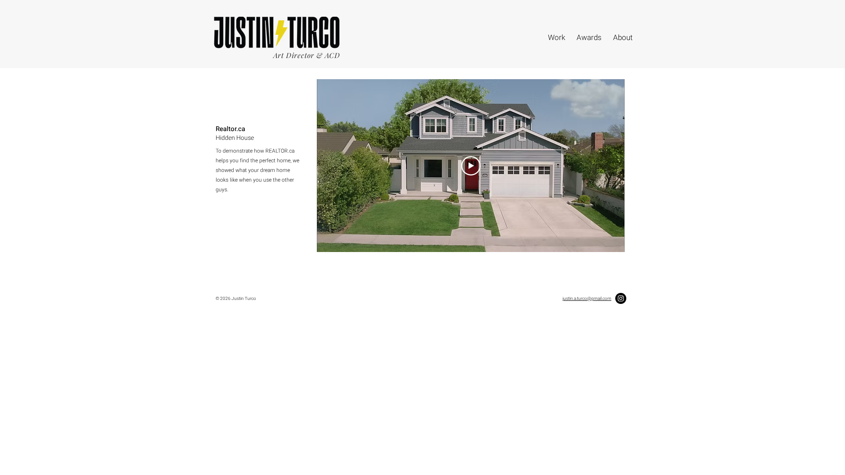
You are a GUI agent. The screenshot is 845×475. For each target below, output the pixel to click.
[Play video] (471, 165)
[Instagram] (620, 298)
